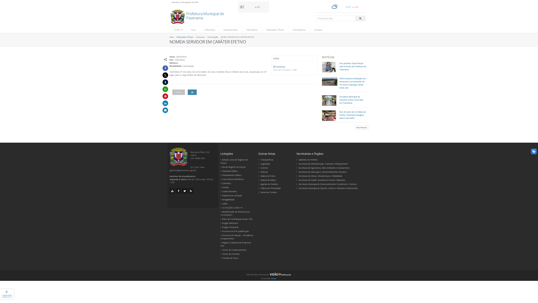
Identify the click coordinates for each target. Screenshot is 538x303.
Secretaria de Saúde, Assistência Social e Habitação (321, 180)
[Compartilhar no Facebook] (165, 68)
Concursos (200, 37)
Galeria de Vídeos (268, 180)
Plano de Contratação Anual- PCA (237, 219)
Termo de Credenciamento (234, 250)
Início (193, 29)
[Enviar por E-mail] (165, 110)
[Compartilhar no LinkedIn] (165, 103)
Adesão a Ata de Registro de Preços (234, 161)
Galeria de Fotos (267, 176)
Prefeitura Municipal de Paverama (205, 16)
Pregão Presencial (230, 227)
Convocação (212, 37)
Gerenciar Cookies (268, 192)
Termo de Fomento (231, 254)
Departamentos (231, 29)
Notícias (264, 172)
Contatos (318, 29)
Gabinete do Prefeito (307, 159)
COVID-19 (178, 29)
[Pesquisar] (360, 18)
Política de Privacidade (270, 188)
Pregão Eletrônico (230, 223)
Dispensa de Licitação (232, 195)
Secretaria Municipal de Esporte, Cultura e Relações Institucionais (328, 188)
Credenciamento (229, 191)
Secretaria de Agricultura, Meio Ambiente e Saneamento (324, 168)
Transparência (299, 29)
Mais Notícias (361, 127)
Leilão (224, 203)
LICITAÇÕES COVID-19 (232, 207)
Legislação (265, 163)
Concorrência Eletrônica (233, 179)
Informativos (252, 29)
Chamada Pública (230, 171)
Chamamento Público (232, 175)
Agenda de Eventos (269, 184)
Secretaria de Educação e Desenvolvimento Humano (322, 172)
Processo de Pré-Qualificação (235, 231)
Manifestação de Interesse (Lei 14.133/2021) (235, 213)
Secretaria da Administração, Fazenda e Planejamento (323, 163)
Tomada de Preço (230, 258)
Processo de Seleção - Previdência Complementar (236, 237)
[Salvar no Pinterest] (165, 96)
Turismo (264, 168)
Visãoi (273, 278)
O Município (209, 29)
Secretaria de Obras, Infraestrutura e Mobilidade (320, 176)
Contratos (226, 183)
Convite (225, 187)
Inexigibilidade (228, 199)
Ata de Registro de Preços (234, 167)
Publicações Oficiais (275, 29)
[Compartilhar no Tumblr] (165, 82)
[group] (269, 275)
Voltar (178, 92)
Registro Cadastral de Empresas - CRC (236, 244)
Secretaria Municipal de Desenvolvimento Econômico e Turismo (327, 184)
